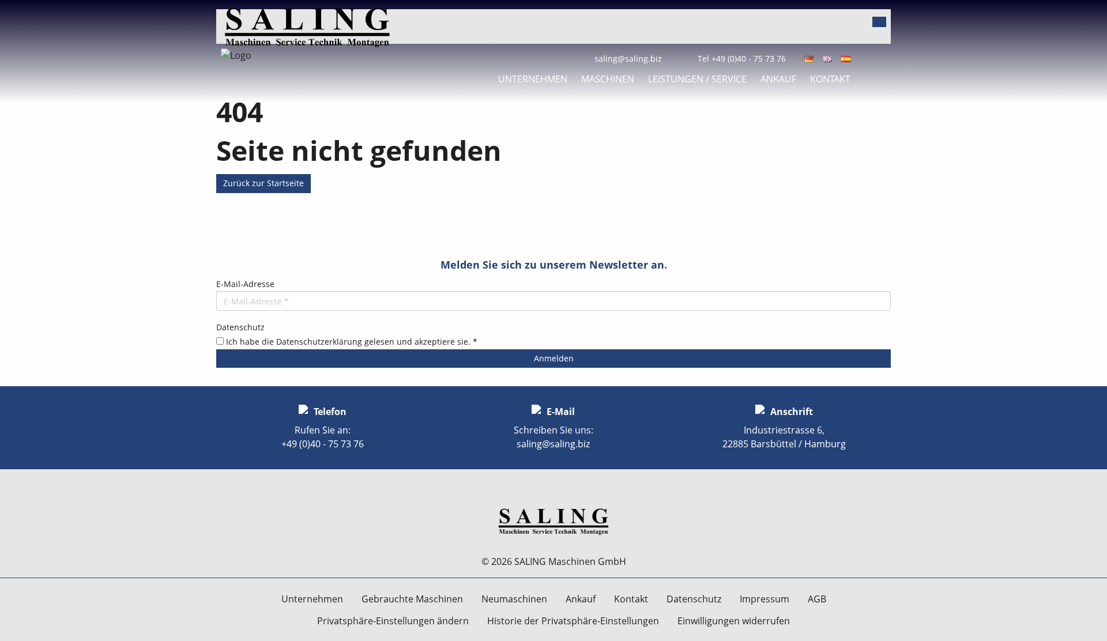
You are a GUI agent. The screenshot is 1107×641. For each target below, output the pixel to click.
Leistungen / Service (697, 79)
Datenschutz (240, 327)
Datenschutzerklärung (319, 341)
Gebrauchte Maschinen (412, 599)
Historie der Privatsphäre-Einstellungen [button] (573, 620)
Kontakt (830, 79)
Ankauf (778, 79)
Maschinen (607, 79)
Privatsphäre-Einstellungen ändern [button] (393, 620)
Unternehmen (532, 79)
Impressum (764, 599)
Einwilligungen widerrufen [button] (733, 620)
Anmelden (554, 358)
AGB (817, 599)
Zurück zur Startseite (263, 183)
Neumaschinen (514, 599)
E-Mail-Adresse (245, 283)
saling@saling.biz (628, 58)
